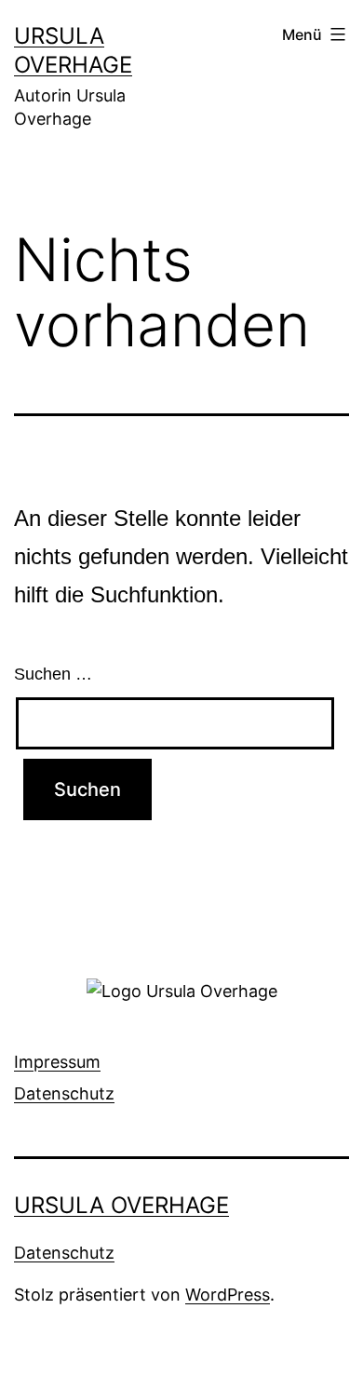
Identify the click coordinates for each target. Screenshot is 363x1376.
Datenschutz (64, 1093)
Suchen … (53, 674)
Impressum (57, 1062)
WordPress (227, 1294)
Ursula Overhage (121, 1205)
